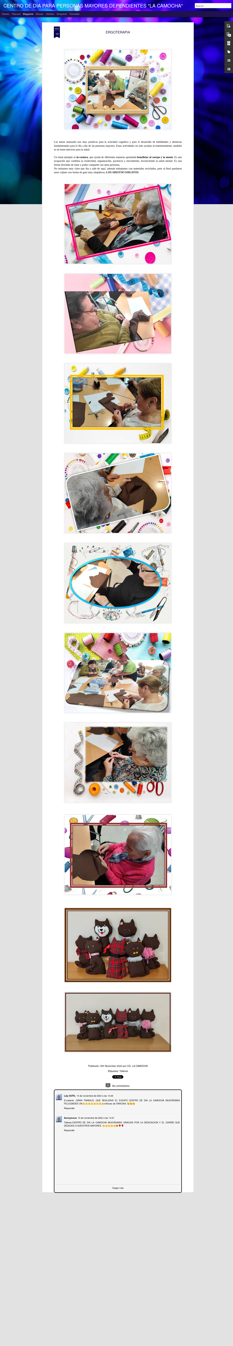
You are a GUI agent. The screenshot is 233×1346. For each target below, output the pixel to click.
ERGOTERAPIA (118, 32)
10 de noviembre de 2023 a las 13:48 (94, 1095)
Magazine (28, 14)
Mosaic (39, 14)
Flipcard (16, 14)
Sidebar (50, 14)
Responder (69, 1107)
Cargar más (118, 1187)
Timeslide (74, 14)
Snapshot (62, 14)
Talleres (123, 1071)
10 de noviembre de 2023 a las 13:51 (95, 1117)
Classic (5, 14)
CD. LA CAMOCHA (137, 1066)
